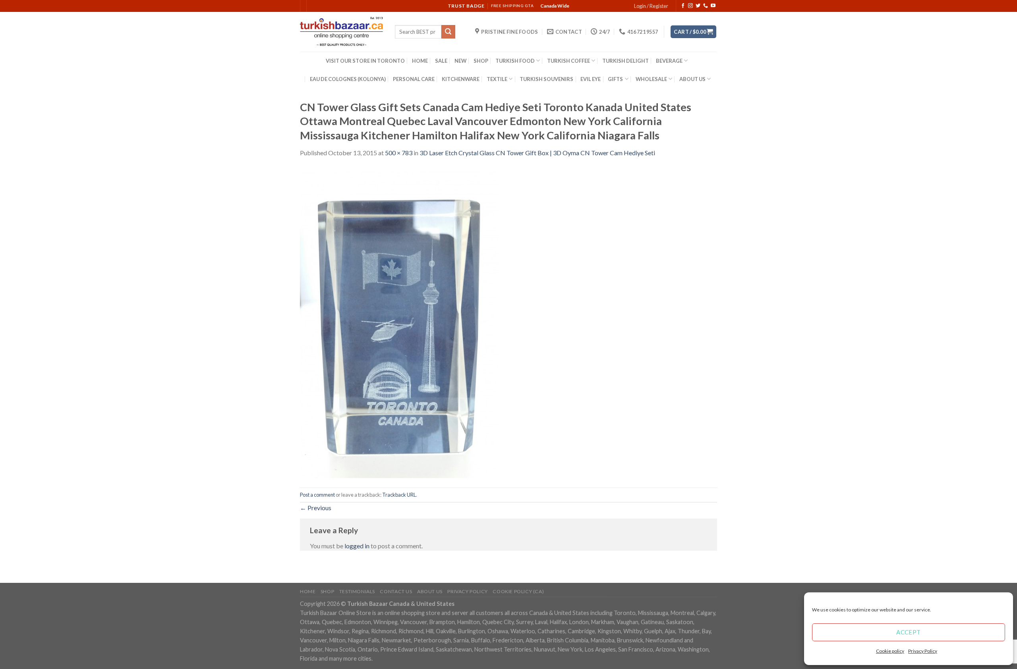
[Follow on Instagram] (690, 6)
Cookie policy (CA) (518, 591)
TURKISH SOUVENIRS (546, 79)
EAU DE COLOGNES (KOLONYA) (348, 79)
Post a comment (317, 495)
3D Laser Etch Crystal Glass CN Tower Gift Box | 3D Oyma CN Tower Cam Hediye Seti (537, 152)
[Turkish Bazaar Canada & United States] (341, 31)
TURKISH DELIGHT (625, 61)
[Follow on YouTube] (713, 6)
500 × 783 (398, 152)
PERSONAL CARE (414, 79)
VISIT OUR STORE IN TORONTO (365, 61)
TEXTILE (497, 79)
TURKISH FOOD (515, 61)
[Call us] (705, 6)
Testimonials (357, 591)
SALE (441, 61)
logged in (356, 545)
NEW (460, 61)
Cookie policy (890, 651)
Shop (327, 591)
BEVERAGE (669, 61)
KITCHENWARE (460, 79)
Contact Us (396, 591)
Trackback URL (399, 495)
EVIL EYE (590, 79)
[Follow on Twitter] (698, 6)
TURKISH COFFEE (568, 61)
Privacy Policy (922, 651)
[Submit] (448, 32)
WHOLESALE (651, 79)
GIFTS (615, 79)
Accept (908, 632)
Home (307, 591)
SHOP (481, 61)
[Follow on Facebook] (683, 6)
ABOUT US (692, 79)
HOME (420, 61)
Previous (315, 507)
